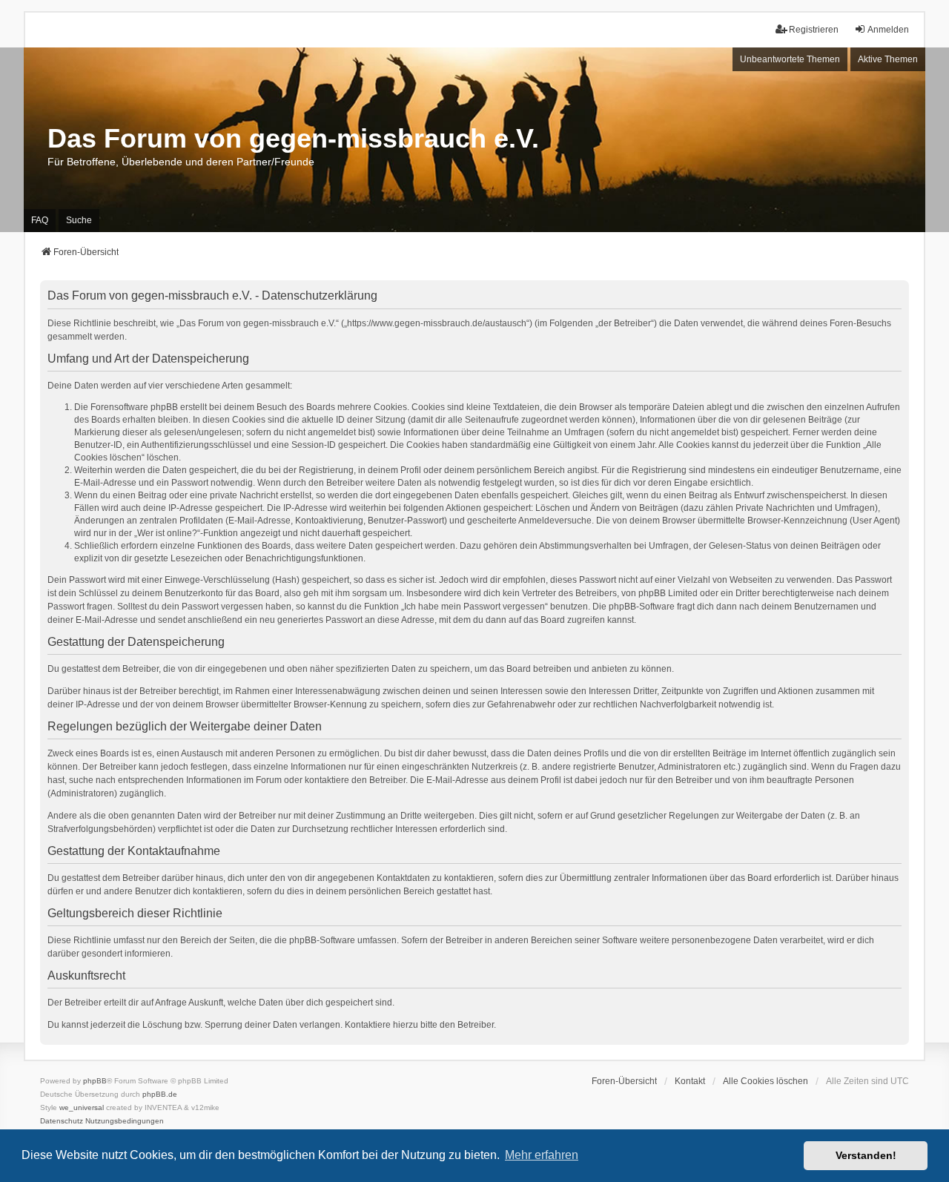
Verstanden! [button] (866, 1155)
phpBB (95, 1081)
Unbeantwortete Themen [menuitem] (790, 59)
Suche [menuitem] (79, 220)
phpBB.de (159, 1094)
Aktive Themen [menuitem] (888, 59)
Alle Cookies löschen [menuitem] (765, 1081)
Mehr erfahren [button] (541, 1155)
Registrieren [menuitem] (814, 29)
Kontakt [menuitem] (690, 1081)
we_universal (81, 1107)
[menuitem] (61, 1121)
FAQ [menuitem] (39, 220)
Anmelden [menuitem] (888, 29)
